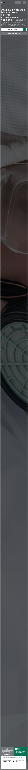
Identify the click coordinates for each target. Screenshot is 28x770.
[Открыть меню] (24, 2)
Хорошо (14, 766)
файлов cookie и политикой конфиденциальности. (10, 762)
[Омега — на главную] (6, 3)
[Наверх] (23, 766)
